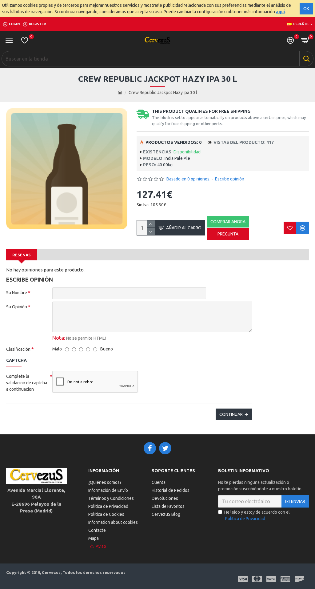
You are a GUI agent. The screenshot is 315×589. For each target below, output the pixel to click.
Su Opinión (16, 306)
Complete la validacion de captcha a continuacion (26, 383)
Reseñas (21, 255)
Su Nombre (16, 292)
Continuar (231, 414)
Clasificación (18, 349)
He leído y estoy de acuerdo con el (257, 515)
